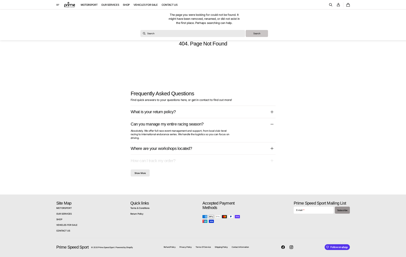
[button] (330, 4)
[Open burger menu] (57, 4)
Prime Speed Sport (106, 247)
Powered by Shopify (124, 247)
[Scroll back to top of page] (402, 253)
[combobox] (192, 33)
